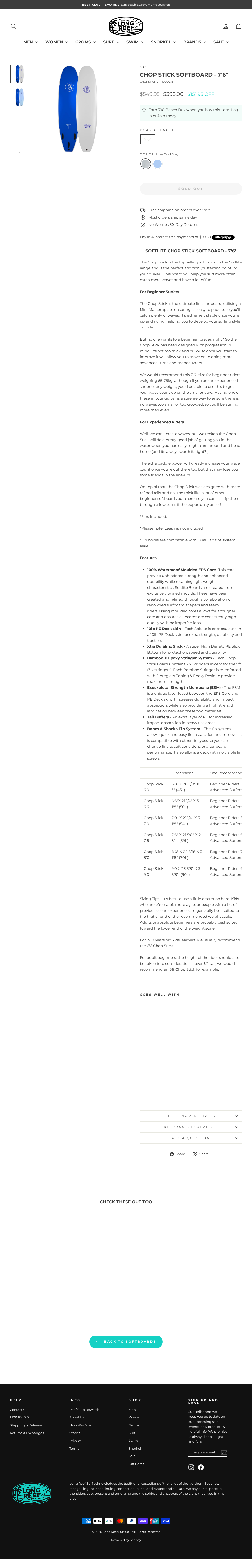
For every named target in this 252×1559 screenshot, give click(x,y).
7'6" (147, 139)
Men (28, 42)
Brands (192, 42)
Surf (109, 42)
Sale (219, 42)
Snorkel (161, 42)
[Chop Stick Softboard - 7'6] (143, 1095)
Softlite (153, 67)
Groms (83, 42)
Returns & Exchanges (191, 1127)
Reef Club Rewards (84, 1410)
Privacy (75, 1440)
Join (161, 115)
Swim (133, 42)
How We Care (80, 1425)
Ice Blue (157, 164)
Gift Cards (136, 1464)
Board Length (157, 130)
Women (54, 42)
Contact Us (18, 1410)
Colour (159, 154)
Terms (74, 1448)
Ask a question (191, 1138)
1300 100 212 (19, 1417)
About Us (76, 1417)
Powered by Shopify (126, 1540)
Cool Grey (146, 164)
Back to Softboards (129, 1341)
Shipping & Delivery (191, 1116)
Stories (74, 1433)
